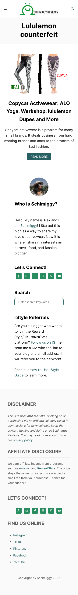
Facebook (20, 555)
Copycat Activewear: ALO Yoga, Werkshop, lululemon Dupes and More (39, 111)
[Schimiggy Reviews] (39, 9)
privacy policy (23, 440)
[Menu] (5, 9)
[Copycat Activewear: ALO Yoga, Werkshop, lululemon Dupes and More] (39, 75)
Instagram (20, 535)
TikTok (18, 542)
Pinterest (19, 548)
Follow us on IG (43, 342)
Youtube (19, 562)
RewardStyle (46, 468)
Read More (40, 158)
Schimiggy (28, 226)
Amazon (24, 468)
